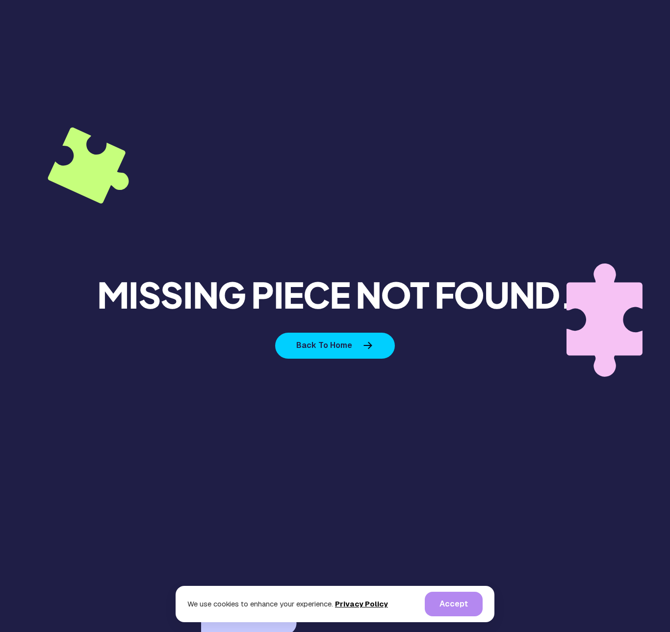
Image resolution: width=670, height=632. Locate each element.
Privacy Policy (361, 603)
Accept (453, 604)
